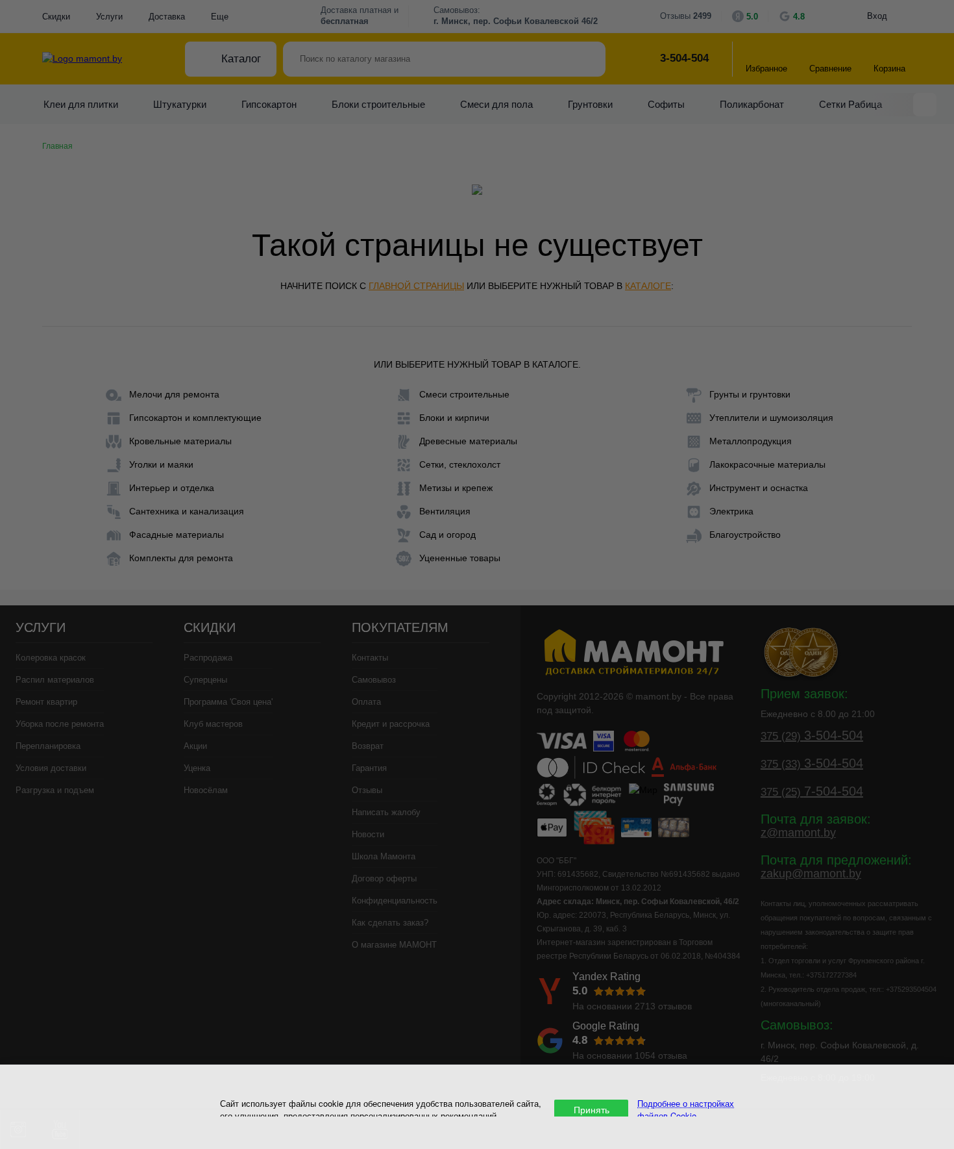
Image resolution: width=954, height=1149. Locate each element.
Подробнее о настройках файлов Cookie (685, 1109)
